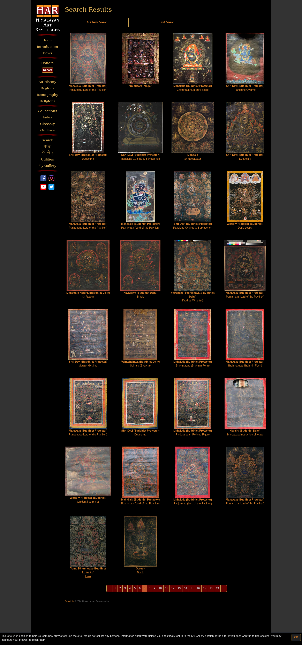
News (47, 53)
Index (47, 117)
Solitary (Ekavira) (140, 363)
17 (204, 588)
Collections (47, 111)
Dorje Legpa (245, 225)
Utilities (47, 159)
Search (47, 140)
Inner (88, 572)
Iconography (47, 95)
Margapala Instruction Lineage (245, 432)
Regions (47, 88)
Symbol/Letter (192, 156)
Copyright (69, 601)
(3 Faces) (88, 294)
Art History (47, 82)
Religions (47, 101)
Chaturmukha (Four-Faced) (192, 87)
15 (191, 588)
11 (166, 588)
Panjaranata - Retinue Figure (192, 432)
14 (185, 588)
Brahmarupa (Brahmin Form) (192, 363)
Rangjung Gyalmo (245, 87)
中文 (47, 147)
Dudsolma (88, 156)
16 (198, 588)
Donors (47, 63)
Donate (47, 69)
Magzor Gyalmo (88, 363)
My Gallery (47, 166)
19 (217, 588)
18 (211, 588)
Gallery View (96, 22)
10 (160, 588)
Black (140, 294)
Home (48, 40)
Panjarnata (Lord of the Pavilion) (88, 87)
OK (296, 637)
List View (166, 22)
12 (172, 588)
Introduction (47, 47)
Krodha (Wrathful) (192, 296)
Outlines (47, 130)
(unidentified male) (88, 499)
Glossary (47, 124)
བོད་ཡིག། (47, 153)
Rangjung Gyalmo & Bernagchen (140, 156)
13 (179, 588)
